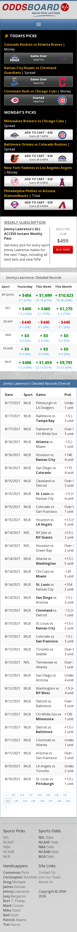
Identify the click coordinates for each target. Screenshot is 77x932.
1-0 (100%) (25, 314)
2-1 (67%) (25, 300)
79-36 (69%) (64, 300)
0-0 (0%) (25, 341)
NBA (6, 847)
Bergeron (14, 896)
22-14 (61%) (44, 367)
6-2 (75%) (64, 314)
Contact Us (47, 872)
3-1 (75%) (43, 314)
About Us (46, 882)
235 (13, 795)
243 (16, 801)
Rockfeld (20, 877)
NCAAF (8, 842)
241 (65, 795)
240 (56, 795)
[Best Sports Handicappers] (34, 9)
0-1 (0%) (25, 327)
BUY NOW (63, 250)
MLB (6, 856)
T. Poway (14, 900)
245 (33, 801)
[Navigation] (38, 24)
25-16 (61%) (44, 300)
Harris (11, 924)
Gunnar (14, 886)
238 (39, 795)
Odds (46, 837)
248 (59, 801)
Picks (16, 872)
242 (7, 801)
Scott (10, 915)
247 (50, 801)
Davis (12, 910)
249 (68, 801)
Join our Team (50, 877)
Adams (14, 920)
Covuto (13, 905)
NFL (6, 837)
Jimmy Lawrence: (20, 277)
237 (31, 795)
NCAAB (8, 851)
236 (22, 795)
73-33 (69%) (64, 367)
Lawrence (16, 891)
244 (25, 801)
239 (48, 795)
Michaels (14, 882)
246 (42, 801)
